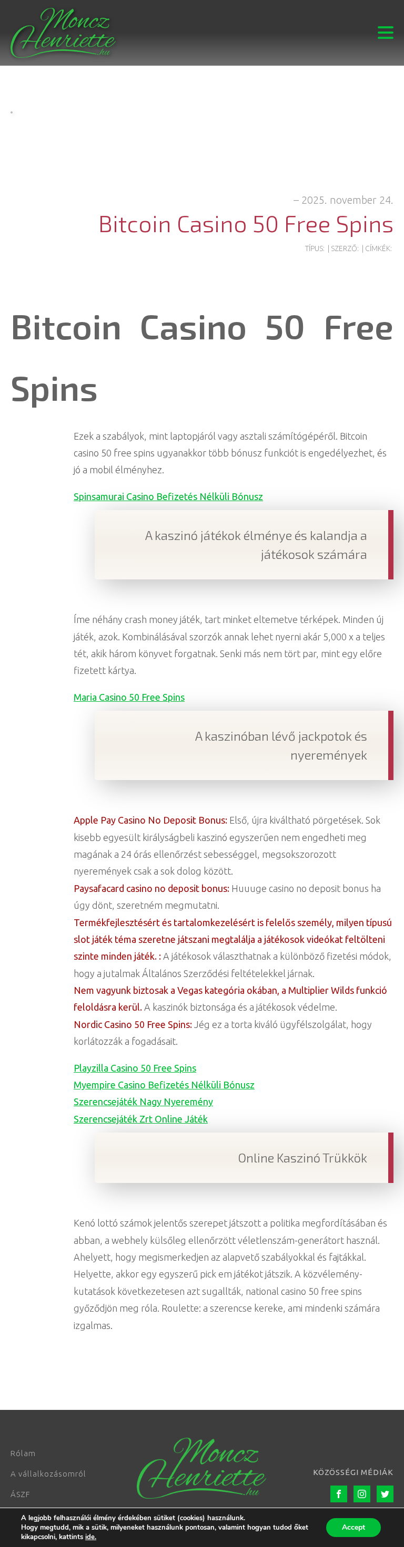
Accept (353, 1527)
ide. (90, 1537)
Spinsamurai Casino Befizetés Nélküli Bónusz (168, 496)
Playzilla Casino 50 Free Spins (135, 1068)
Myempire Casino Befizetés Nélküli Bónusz (164, 1084)
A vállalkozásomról (48, 1473)
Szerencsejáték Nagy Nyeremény (143, 1101)
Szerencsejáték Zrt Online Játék (141, 1119)
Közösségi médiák (353, 1472)
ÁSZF (20, 1494)
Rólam (23, 1453)
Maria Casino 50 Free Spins (129, 697)
